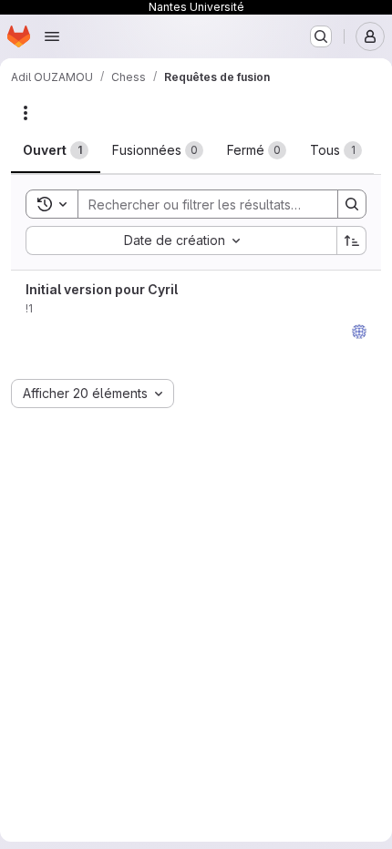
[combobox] (181, 240)
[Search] (351, 204)
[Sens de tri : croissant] (351, 240)
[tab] (55, 150)
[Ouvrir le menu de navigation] (52, 36)
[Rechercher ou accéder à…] (321, 36)
